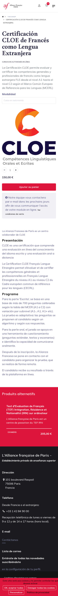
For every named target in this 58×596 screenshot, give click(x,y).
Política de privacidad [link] (38, 592)
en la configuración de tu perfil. (21, 569)
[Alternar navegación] (53, 7)
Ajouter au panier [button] (29, 187)
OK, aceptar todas (13, 587)
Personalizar (16, 592)
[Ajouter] (15, 169)
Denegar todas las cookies (41, 587)
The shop (11, 17)
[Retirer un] (4, 169)
